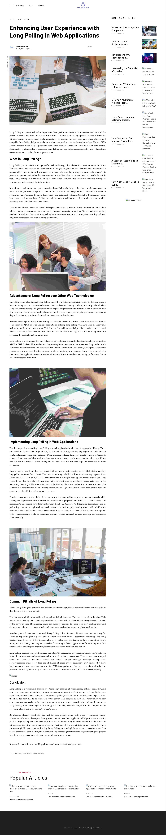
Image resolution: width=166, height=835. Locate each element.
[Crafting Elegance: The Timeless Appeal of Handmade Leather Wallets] (102, 787)
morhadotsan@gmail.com (70, 744)
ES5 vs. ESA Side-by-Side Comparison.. (125, 29)
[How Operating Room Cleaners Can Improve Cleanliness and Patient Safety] (64, 787)
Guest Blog (14, 796)
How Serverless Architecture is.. (119, 42)
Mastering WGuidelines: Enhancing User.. (123, 85)
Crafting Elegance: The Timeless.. (99, 797)
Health (41, 5)
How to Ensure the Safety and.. (21, 799)
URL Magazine (81, 828)
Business (20, 5)
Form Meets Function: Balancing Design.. (123, 118)
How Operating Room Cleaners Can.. (61, 797)
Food (31, 5)
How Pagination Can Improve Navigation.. (122, 139)
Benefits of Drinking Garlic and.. (136, 797)
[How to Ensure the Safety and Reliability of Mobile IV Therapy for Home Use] (25, 788)
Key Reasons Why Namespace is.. (120, 56)
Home (11, 19)
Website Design (23, 19)
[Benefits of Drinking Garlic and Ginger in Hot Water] (140, 787)
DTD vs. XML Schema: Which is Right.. (122, 101)
